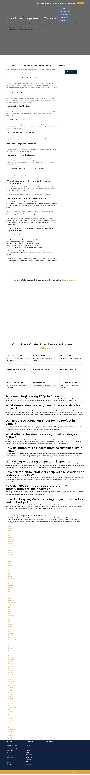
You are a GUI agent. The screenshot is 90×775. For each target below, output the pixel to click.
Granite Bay (10, 596)
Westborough (11, 731)
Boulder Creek (11, 539)
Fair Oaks (10, 587)
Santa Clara (10, 696)
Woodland (10, 735)
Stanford (10, 709)
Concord (10, 565)
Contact (70, 3)
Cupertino (10, 569)
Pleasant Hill (11, 655)
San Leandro (11, 685)
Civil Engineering (63, 17)
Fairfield (10, 589)
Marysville (10, 617)
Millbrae (10, 620)
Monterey (10, 622)
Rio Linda (10, 665)
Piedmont (10, 652)
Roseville (10, 672)
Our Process (10, 755)
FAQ (74, 3)
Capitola (10, 552)
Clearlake (10, 561)
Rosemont (10, 670)
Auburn (10, 530)
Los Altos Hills (11, 615)
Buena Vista (10, 541)
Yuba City (10, 738)
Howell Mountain (11, 602)
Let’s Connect (80, 2)
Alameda (10, 524)
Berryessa (10, 533)
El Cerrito (10, 576)
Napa (9, 629)
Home (38, 3)
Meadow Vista (11, 618)
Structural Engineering (65, 14)
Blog (66, 3)
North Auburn (11, 635)
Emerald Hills (11, 583)
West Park (10, 727)
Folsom (9, 591)
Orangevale (10, 644)
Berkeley (10, 532)
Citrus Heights (11, 557)
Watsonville (10, 725)
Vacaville (10, 718)
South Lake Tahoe (12, 707)
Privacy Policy (71, 772)
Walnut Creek (11, 724)
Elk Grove (10, 580)
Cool (9, 567)
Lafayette (10, 604)
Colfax (9, 563)
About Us (43, 3)
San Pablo (10, 690)
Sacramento (11, 676)
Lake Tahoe (10, 605)
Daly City (10, 570)
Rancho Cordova (11, 657)
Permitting (62, 20)
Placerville (10, 653)
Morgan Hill (10, 626)
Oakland (10, 642)
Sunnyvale (10, 711)
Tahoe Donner (11, 713)
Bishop (9, 537)
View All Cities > (29, 764)
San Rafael (10, 692)
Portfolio (55, 3)
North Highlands (11, 637)
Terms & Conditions (62, 772)
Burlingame (10, 543)
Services (60, 3)
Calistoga (10, 545)
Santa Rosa (10, 700)
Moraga (10, 624)
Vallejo (9, 722)
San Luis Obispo (11, 687)
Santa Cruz (10, 698)
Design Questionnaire (11, 757)
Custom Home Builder (65, 11)
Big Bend (10, 535)
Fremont (10, 593)
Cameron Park (11, 546)
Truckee (10, 716)
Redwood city (11, 661)
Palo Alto (10, 648)
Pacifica (10, 646)
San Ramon (10, 694)
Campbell (10, 550)
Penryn (9, 650)
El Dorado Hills (11, 578)
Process (49, 3)
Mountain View (11, 628)
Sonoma (10, 705)
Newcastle (10, 633)
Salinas (9, 677)
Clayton (10, 559)
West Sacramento (12, 729)
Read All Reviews (71, 72)
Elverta (9, 581)
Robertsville (10, 666)
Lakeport (10, 607)
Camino (10, 548)
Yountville (10, 737)
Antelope (10, 526)
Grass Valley (11, 598)
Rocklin (9, 668)
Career (8, 767)
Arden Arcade (11, 528)
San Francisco (11, 681)
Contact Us (9, 764)
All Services (62, 8)
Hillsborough (11, 600)
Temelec (10, 714)
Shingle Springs (11, 701)
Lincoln (9, 609)
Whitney (10, 733)
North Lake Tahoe (12, 639)
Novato (9, 641)
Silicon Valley (11, 703)
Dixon (9, 574)
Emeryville (10, 585)
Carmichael (10, 554)
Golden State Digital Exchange (16, 772)
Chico (9, 556)
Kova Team (36, 772)
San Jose (10, 683)
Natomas (10, 631)
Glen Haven (10, 594)
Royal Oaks (10, 674)
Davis (9, 572)
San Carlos (10, 679)
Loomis (9, 611)
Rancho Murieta (11, 659)
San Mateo (10, 689)
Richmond (10, 663)
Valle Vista (10, 720)
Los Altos (10, 613)
